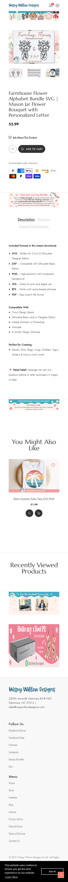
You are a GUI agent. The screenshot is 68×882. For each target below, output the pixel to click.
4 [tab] (38, 56)
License (12, 811)
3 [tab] (34, 56)
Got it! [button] (52, 871)
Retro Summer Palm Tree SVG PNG (34, 498)
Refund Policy (16, 826)
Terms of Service (17, 833)
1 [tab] (27, 55)
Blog (11, 804)
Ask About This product (25, 137)
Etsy (11, 766)
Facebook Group (17, 730)
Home (12, 782)
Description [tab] (26, 219)
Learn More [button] (11, 877)
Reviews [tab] (44, 219)
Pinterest (13, 744)
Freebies (13, 797)
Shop (11, 790)
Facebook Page (16, 737)
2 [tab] (31, 56)
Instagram (14, 751)
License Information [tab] (34, 226)
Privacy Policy (16, 818)
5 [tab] (41, 56)
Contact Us (14, 840)
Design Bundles (16, 759)
